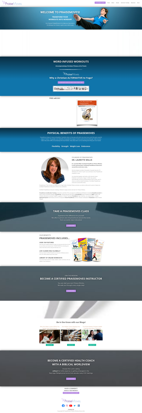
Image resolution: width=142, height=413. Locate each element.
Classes (117, 2)
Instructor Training (125, 2)
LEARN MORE (71, 225)
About (113, 2)
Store (138, 2)
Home (108, 2)
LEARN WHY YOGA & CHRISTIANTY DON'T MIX (71, 82)
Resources (133, 2)
